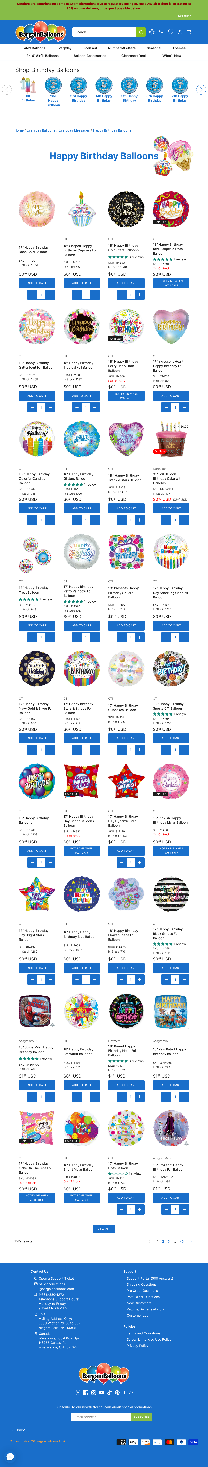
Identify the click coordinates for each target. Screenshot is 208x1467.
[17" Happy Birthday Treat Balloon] (37, 551)
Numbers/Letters (122, 48)
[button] (10, 1457)
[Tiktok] (109, 1392)
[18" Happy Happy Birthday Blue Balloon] (82, 894)
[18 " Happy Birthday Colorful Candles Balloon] (37, 439)
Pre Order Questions (142, 1291)
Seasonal (154, 48)
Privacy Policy (137, 1346)
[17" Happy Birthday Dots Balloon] (126, 1128)
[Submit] (141, 32)
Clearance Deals (134, 56)
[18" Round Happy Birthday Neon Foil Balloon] (126, 1011)
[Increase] (50, 295)
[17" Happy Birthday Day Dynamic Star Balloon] (126, 781)
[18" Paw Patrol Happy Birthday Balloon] (171, 1011)
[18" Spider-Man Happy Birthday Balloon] (37, 1011)
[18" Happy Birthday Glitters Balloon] (82, 439)
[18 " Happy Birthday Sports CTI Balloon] (171, 668)
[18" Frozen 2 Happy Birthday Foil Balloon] (171, 1128)
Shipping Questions (141, 1284)
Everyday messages (74, 130)
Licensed (90, 48)
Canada (45, 1334)
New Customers (139, 1303)
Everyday (64, 48)
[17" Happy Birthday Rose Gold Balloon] (37, 209)
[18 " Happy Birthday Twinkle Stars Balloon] (126, 439)
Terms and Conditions (143, 1333)
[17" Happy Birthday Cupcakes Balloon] (126, 668)
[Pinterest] (117, 1392)
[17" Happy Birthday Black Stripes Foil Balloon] (171, 894)
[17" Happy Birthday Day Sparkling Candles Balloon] (171, 551)
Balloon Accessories (90, 56)
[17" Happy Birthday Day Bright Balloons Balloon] (82, 781)
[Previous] (7, 90)
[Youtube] (101, 1392)
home (19, 130)
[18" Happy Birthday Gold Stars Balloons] (126, 209)
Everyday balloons (41, 130)
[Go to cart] (189, 32)
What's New (172, 56)
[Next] (201, 90)
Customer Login (139, 1315)
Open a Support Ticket (56, 1278)
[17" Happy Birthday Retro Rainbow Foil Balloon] (82, 551)
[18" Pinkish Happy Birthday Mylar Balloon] (171, 781)
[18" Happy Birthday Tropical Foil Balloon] (82, 326)
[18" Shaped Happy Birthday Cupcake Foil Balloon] (82, 209)
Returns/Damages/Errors (146, 1309)
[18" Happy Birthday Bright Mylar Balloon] (82, 1128)
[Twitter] (78, 1392)
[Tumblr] (125, 1392)
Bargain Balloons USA (50, 1441)
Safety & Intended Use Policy (149, 1339)
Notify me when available (171, 283)
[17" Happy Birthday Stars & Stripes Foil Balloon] (82, 668)
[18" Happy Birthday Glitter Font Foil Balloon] (37, 326)
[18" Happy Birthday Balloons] (37, 781)
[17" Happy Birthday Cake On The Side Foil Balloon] (37, 1128)
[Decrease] (32, 295)
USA (42, 1314)
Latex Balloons (34, 48)
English (182, 16)
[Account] (180, 32)
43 (182, 1241)
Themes (179, 48)
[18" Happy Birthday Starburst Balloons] (82, 1011)
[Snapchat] (131, 1392)
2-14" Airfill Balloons (42, 56)
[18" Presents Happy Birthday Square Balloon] (126, 551)
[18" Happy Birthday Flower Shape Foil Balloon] (126, 894)
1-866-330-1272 (51, 1295)
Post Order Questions (143, 1297)
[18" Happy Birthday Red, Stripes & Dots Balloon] (171, 209)
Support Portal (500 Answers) (150, 1278)
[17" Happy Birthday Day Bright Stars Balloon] (37, 894)
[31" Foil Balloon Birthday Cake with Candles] (171, 439)
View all (104, 1228)
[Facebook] (85, 1392)
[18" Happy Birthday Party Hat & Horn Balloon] (126, 326)
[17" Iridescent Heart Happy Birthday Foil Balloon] (171, 326)
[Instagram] (93, 1392)
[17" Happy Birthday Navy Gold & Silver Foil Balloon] (37, 668)
